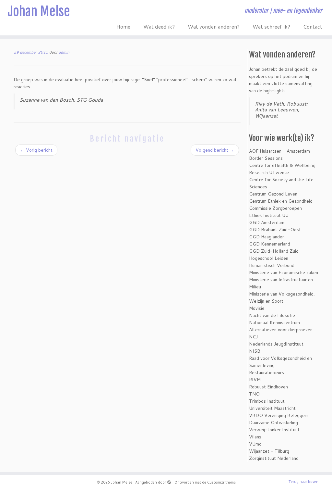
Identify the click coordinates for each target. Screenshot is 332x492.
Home (123, 26)
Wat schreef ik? (271, 26)
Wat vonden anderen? (214, 26)
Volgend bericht (215, 150)
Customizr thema (221, 482)
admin (64, 52)
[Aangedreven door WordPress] (169, 481)
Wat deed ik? (159, 26)
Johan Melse (38, 11)
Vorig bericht (36, 150)
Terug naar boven (303, 481)
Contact (312, 26)
